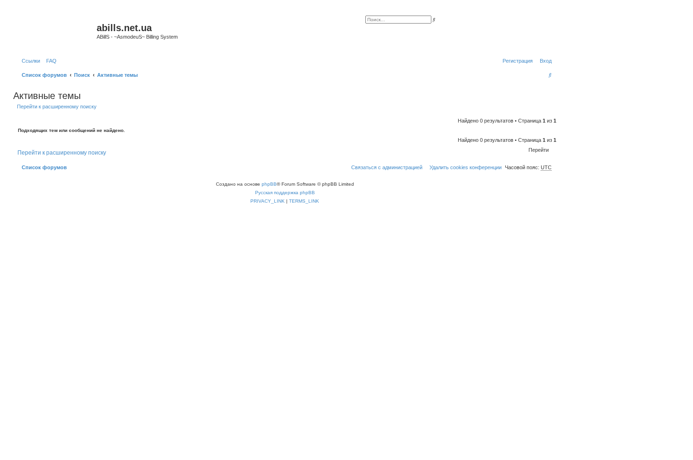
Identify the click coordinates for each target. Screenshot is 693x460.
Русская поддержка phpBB (285, 192)
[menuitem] (49, 60)
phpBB (269, 184)
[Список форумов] (56, 31)
